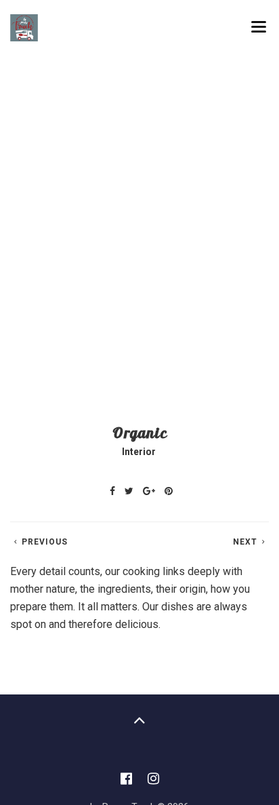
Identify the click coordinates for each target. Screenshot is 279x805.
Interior (139, 451)
